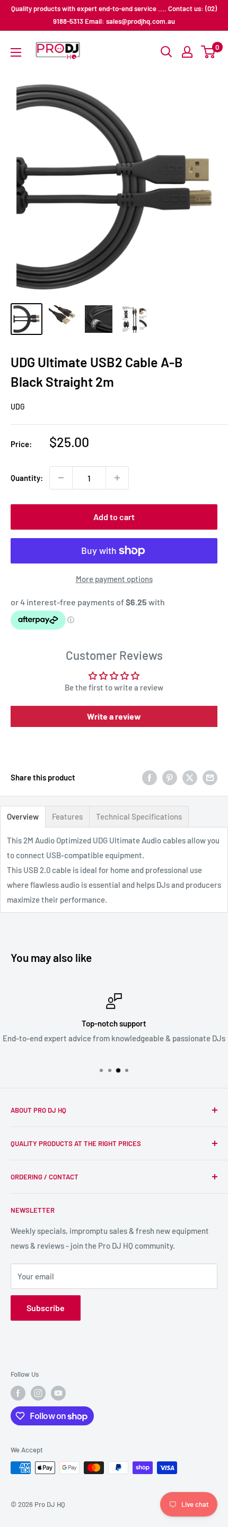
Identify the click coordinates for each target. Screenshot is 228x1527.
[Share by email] (210, 777)
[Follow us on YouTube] (58, 1393)
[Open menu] (16, 52)
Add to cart (114, 517)
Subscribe (46, 1308)
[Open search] (166, 52)
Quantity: (27, 478)
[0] (208, 52)
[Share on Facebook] (149, 777)
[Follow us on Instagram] (38, 1393)
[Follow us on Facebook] (18, 1393)
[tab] (23, 817)
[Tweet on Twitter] (189, 777)
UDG (18, 406)
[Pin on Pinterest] (169, 777)
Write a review (114, 716)
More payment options (114, 579)
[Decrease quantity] (61, 478)
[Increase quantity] (117, 478)
